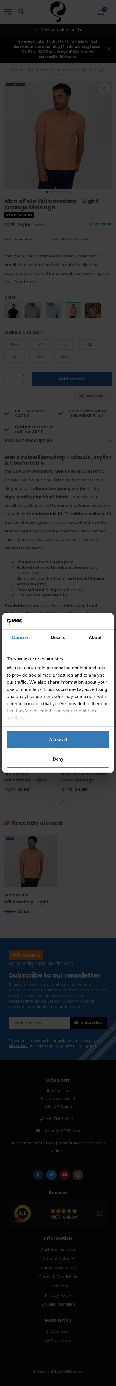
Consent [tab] (21, 637)
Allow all (58, 739)
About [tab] (95, 637)
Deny (58, 759)
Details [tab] (58, 637)
